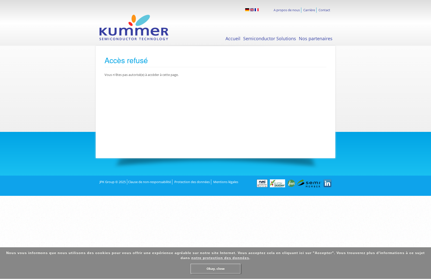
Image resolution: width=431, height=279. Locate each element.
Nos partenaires (315, 38)
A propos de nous (287, 10)
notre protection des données (220, 258)
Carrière (309, 10)
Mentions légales (225, 182)
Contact (324, 10)
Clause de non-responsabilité (149, 182)
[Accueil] (138, 27)
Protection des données (192, 182)
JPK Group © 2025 (113, 182)
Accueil (232, 38)
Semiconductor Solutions (269, 38)
